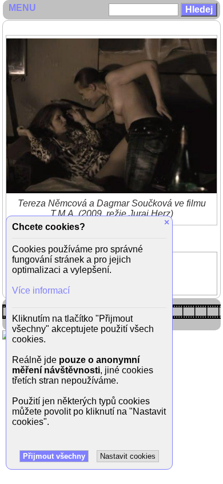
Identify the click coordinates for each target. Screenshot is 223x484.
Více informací (41, 290)
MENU (22, 8)
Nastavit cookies (128, 456)
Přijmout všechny (54, 456)
